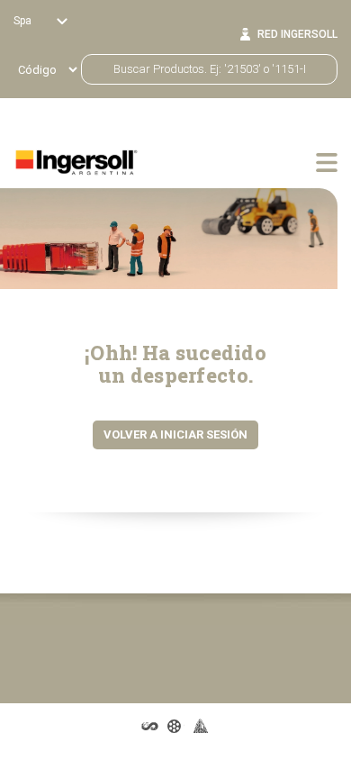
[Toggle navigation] (327, 162)
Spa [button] (24, 20)
